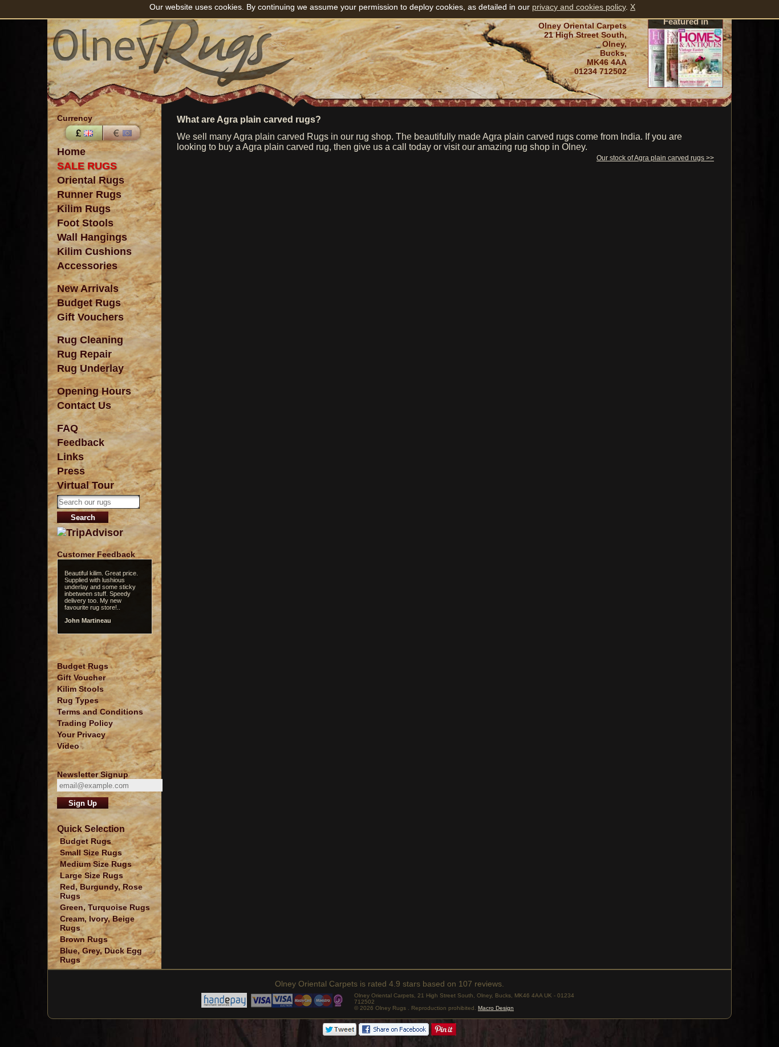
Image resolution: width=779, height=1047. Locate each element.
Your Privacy (81, 734)
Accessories (87, 265)
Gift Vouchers (90, 317)
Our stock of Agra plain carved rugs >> (655, 158)
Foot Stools (85, 223)
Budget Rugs (89, 303)
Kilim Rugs (84, 208)
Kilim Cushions (94, 251)
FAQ (67, 428)
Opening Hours (94, 391)
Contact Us (84, 405)
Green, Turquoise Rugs (105, 907)
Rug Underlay (90, 368)
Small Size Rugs (91, 852)
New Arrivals (88, 288)
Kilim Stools (80, 688)
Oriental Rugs (90, 180)
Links (70, 456)
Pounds (83, 133)
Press (71, 471)
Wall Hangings (92, 237)
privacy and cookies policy (579, 6)
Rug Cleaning (90, 340)
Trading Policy (85, 723)
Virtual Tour (85, 485)
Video (68, 745)
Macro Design (496, 1008)
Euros (123, 133)
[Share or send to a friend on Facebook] (394, 1032)
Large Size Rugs (91, 875)
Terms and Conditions (100, 711)
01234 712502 (600, 71)
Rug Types (78, 700)
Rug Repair (84, 354)
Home (71, 151)
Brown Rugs (84, 939)
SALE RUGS (87, 166)
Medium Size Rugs (96, 864)
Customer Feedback (96, 554)
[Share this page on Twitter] (339, 1032)
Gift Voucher (81, 677)
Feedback (80, 442)
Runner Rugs (89, 194)
